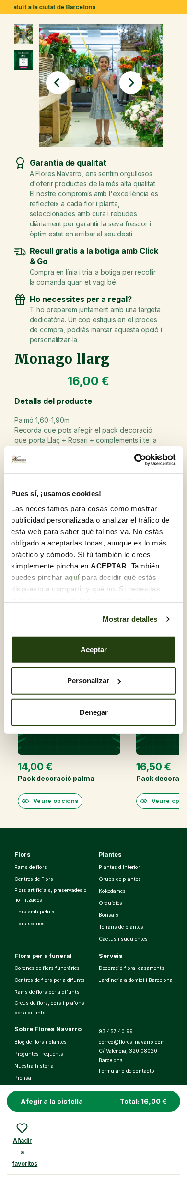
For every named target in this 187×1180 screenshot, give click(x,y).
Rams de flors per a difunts (47, 992)
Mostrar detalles (130, 619)
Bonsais (108, 915)
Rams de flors (30, 867)
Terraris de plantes (121, 927)
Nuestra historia (34, 1066)
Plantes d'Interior (119, 867)
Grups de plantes (120, 879)
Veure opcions (56, 800)
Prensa (22, 1078)
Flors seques (29, 924)
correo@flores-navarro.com (132, 1042)
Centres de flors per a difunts (49, 980)
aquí (72, 577)
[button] (57, 82)
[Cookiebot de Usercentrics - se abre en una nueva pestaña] (134, 460)
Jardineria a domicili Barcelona (136, 980)
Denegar (94, 712)
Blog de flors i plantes (40, 1042)
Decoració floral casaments (131, 968)
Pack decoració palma (56, 778)
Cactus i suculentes (123, 939)
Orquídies (110, 903)
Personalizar (88, 681)
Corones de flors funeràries (47, 968)
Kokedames (112, 891)
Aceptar (94, 649)
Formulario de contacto (126, 1071)
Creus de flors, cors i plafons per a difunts (49, 1008)
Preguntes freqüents (38, 1054)
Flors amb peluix (34, 912)
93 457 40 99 (116, 1031)
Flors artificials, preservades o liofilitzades (50, 895)
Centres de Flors (33, 879)
